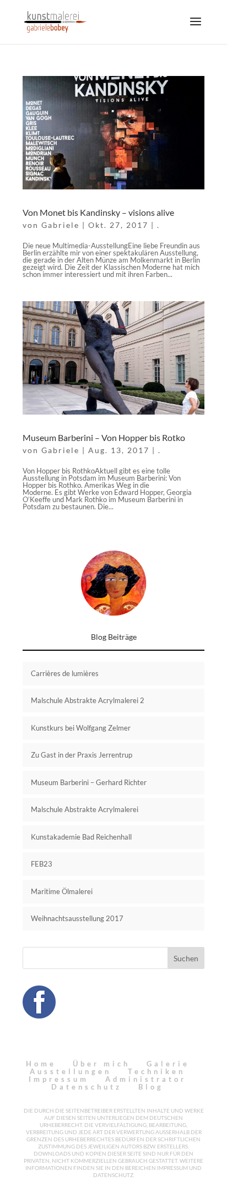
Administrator (145, 1079)
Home (41, 1063)
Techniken (156, 1071)
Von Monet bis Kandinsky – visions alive (98, 212)
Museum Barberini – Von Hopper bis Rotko (104, 437)
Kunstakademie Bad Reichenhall (81, 836)
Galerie (168, 1063)
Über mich (101, 1063)
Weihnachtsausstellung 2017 (77, 918)
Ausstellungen (70, 1071)
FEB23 (41, 863)
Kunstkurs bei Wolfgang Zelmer (81, 727)
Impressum (59, 1079)
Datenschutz (86, 1086)
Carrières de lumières (65, 673)
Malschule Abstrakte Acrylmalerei (84, 809)
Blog (151, 1086)
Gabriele (60, 225)
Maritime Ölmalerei (62, 891)
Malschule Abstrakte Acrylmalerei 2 (87, 700)
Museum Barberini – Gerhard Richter (89, 782)
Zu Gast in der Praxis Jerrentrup (81, 754)
